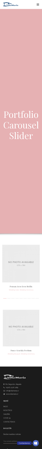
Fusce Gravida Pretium (21, 350)
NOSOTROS (7, 410)
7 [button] (29, 298)
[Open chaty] (36, 443)
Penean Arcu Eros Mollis (21, 286)
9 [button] (37, 298)
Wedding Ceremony (26, 290)
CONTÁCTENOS (9, 422)
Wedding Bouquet (14, 354)
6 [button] (25, 298)
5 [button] (21, 298)
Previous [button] (6, 332)
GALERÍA (6, 414)
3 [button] (13, 298)
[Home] (14, 4)
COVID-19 (7, 418)
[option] (21, 268)
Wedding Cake (14, 290)
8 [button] (33, 298)
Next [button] (36, 332)
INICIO (5, 406)
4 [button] (17, 298)
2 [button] (9, 298)
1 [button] (5, 298)
